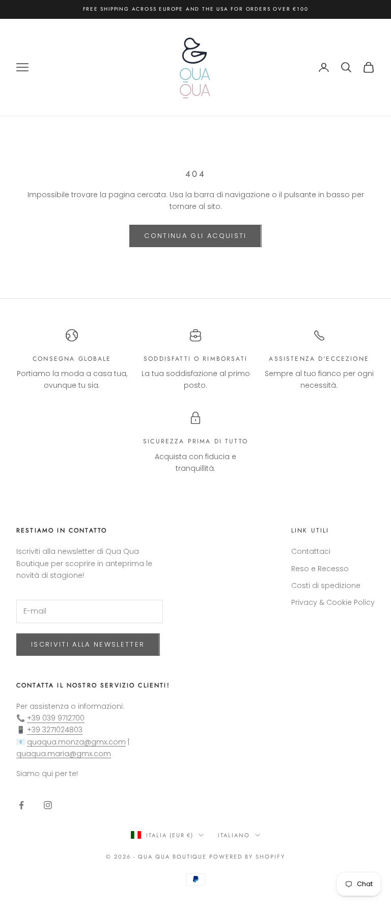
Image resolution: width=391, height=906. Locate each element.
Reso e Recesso (320, 569)
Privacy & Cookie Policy (333, 602)
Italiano (234, 835)
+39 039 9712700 (56, 718)
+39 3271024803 (54, 730)
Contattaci (310, 551)
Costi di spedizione (325, 585)
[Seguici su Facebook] (21, 805)
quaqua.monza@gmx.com (76, 742)
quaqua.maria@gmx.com (63, 754)
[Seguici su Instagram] (48, 805)
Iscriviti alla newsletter (88, 644)
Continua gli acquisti (195, 236)
